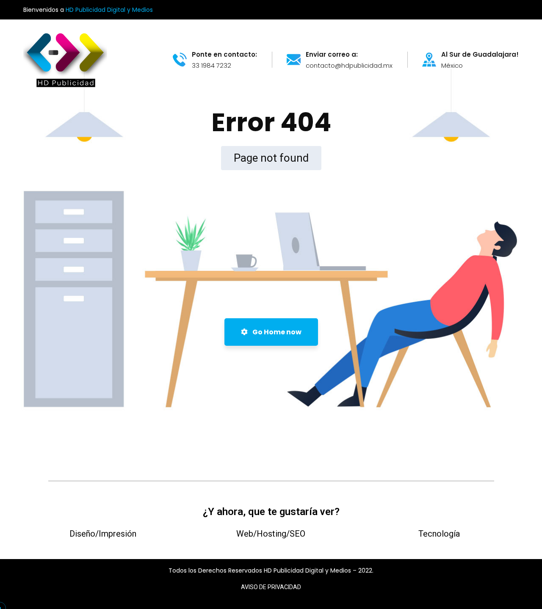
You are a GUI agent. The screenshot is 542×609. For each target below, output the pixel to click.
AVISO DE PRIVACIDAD (271, 587)
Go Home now (276, 332)
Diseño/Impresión (102, 534)
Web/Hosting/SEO (270, 534)
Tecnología (439, 534)
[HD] (65, 59)
